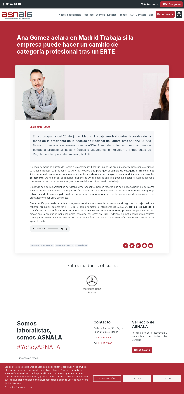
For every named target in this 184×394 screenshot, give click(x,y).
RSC (131, 14)
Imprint (29, 387)
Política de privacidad (14, 387)
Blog (151, 14)
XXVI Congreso (171, 4)
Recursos (88, 14)
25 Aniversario (149, 4)
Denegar (137, 378)
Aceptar (167, 378)
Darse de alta (165, 14)
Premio (123, 14)
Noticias (112, 14)
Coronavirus (47, 245)
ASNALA (35, 245)
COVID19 (61, 245)
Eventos (100, 14)
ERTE (70, 245)
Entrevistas (82, 245)
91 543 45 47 (105, 337)
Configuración (107, 378)
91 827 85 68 (105, 343)
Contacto (141, 14)
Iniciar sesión (179, 14)
